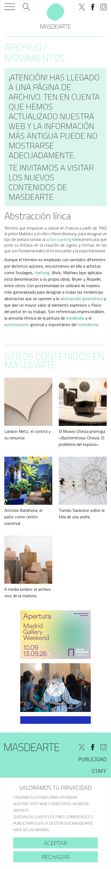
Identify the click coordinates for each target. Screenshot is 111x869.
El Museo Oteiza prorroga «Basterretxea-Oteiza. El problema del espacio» (82, 437)
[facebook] (92, 7)
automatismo (16, 324)
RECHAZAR (56, 856)
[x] (82, 7)
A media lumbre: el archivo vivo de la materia (27, 592)
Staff (99, 771)
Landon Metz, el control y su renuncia (27, 434)
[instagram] (103, 7)
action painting (58, 239)
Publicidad (92, 759)
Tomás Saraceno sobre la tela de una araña (82, 513)
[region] (55, 823)
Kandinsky (75, 318)
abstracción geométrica (81, 298)
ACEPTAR (55, 843)
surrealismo (88, 324)
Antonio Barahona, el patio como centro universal (23, 516)
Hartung (42, 272)
